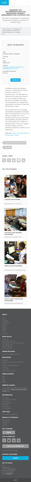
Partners (4, 330)
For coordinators (6, 408)
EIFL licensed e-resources (8, 341)
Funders (4, 328)
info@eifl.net (9, 474)
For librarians (5, 397)
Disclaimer (5, 425)
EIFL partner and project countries (11, 354)
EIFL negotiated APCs (7, 344)
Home (3, 29)
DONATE (15, 458)
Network (4, 326)
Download (15, 80)
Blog (3, 378)
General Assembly (7, 346)
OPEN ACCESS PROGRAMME (13, 266)
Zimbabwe (8, 147)
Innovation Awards (7, 348)
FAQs (3, 331)
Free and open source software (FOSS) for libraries (13, 362)
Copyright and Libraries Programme (15, 143)
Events (4, 380)
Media (3, 382)
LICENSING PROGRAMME (12, 199)
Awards (4, 324)
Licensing (4, 367)
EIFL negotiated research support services (13, 343)
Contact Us (5, 333)
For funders (5, 405)
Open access (5, 369)
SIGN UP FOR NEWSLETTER (15, 446)
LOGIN (9, 432)
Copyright (4, 360)
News (3, 376)
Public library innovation (8, 370)
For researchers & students (9, 399)
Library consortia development (10, 365)
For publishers (6, 401)
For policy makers (7, 403)
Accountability (6, 322)
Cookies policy (6, 422)
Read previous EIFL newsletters (10, 450)
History (4, 319)
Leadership (5, 321)
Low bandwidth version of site (10, 414)
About (3, 317)
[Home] (4, 2)
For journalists (6, 406)
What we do (5, 339)
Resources (9, 29)
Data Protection (6, 420)
